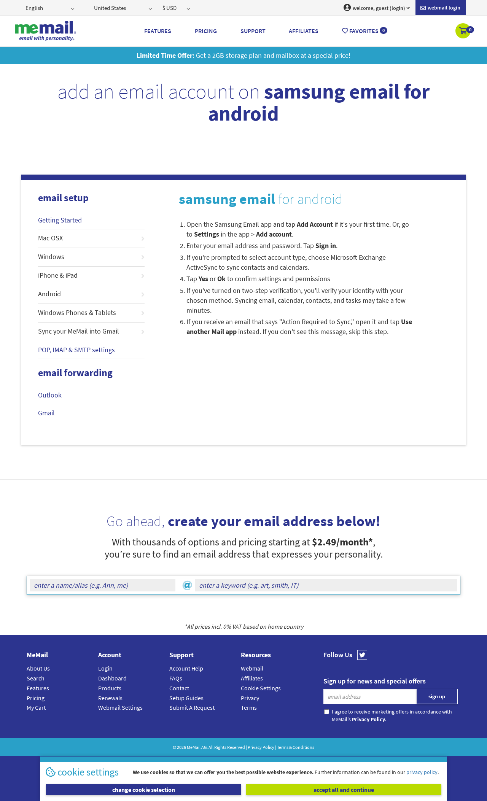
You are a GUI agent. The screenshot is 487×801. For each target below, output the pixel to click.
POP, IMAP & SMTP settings (76, 349)
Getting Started (60, 220)
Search (36, 678)
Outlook (50, 395)
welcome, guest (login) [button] (378, 8)
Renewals (110, 698)
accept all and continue (344, 789)
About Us (38, 668)
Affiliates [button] (303, 31)
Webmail (252, 668)
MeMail (194, 747)
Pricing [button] (206, 31)
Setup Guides (186, 698)
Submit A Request (192, 707)
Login (105, 668)
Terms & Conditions (295, 747)
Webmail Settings (120, 707)
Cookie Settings (261, 688)
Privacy (250, 698)
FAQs (175, 678)
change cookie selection (143, 789)
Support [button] (253, 31)
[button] (463, 31)
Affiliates (252, 678)
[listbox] (51, 7)
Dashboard (112, 678)
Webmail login (443, 7)
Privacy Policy (261, 747)
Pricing (36, 698)
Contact (179, 688)
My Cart (36, 707)
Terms (249, 707)
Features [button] (157, 31)
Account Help (186, 668)
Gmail (46, 412)
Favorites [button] (366, 31)
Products (109, 688)
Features (38, 688)
